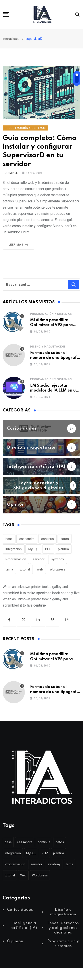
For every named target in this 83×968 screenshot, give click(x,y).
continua (47, 539)
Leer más (15, 244)
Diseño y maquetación (47, 346)
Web (40, 569)
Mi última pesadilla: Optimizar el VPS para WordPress (51, 325)
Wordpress (58, 569)
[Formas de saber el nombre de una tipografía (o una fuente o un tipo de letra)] (14, 355)
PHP (48, 549)
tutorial (25, 569)
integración (14, 549)
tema (9, 569)
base (9, 539)
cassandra (27, 539)
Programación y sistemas (51, 313)
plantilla (63, 549)
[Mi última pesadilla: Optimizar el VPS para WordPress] (14, 322)
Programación (16, 559)
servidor (38, 559)
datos (64, 539)
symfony (57, 559)
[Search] (77, 14)
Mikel (14, 173)
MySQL (33, 549)
